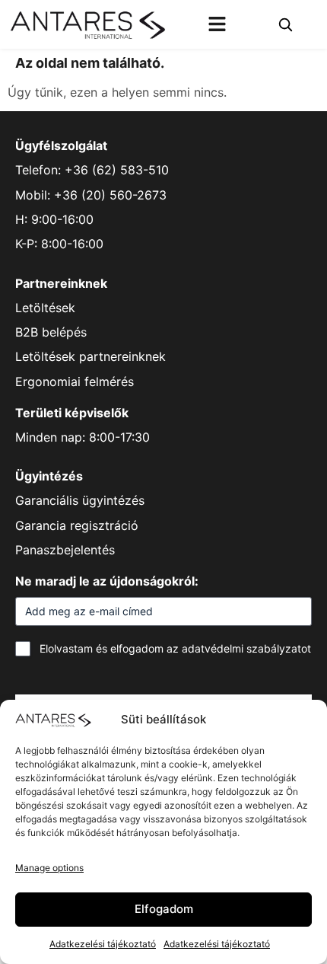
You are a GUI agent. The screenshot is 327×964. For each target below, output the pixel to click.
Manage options (49, 867)
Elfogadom (164, 909)
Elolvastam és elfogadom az (175, 648)
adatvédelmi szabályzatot (246, 648)
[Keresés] (285, 24)
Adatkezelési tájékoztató (102, 944)
